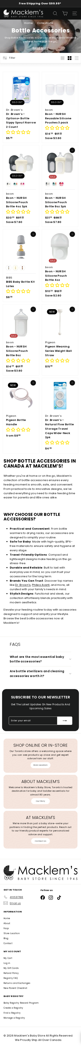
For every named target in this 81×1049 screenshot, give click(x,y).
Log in (7, 963)
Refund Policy (11, 973)
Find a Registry (12, 1012)
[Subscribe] (64, 721)
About (7, 923)
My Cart (8, 958)
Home (28, 23)
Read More (40, 48)
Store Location (40, 765)
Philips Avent (41, 585)
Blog (6, 938)
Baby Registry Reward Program (21, 1002)
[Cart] (65, 13)
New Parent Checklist (15, 988)
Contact (8, 943)
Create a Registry (13, 1007)
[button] (18, 132)
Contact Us (40, 841)
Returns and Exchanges (17, 983)
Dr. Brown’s (23, 585)
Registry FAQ (11, 978)
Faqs (6, 928)
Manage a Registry (14, 1017)
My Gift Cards (11, 968)
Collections (45, 23)
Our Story (40, 801)
